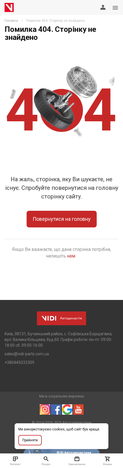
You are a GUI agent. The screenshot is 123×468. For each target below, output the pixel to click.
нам (71, 256)
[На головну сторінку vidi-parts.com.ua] (9, 7)
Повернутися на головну (62, 219)
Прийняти (30, 440)
